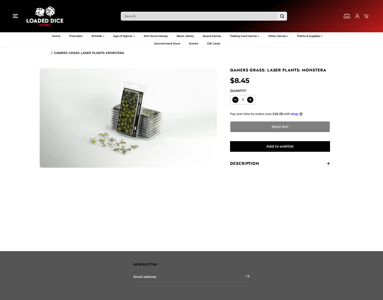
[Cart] (366, 16)
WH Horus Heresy (156, 36)
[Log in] (357, 16)
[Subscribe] (247, 276)
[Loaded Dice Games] (45, 16)
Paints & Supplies (309, 36)
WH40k (97, 36)
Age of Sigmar (123, 36)
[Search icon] (282, 16)
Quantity (238, 91)
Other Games (277, 36)
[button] (15, 16)
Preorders (75, 36)
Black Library (185, 36)
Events (193, 43)
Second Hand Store (167, 43)
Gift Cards (213, 43)
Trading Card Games (244, 36)
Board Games (212, 36)
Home (56, 36)
